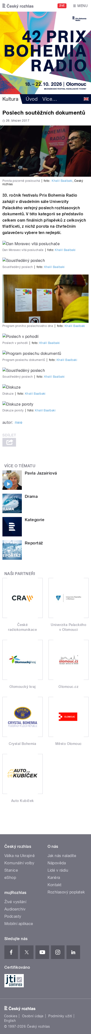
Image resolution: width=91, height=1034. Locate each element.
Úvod (32, 99)
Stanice (11, 870)
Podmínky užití (60, 1016)
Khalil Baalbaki (62, 181)
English (10, 1021)
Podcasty (12, 916)
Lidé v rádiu (58, 870)
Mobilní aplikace (18, 923)
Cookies (10, 1016)
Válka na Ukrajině (19, 855)
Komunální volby (19, 863)
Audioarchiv (14, 909)
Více (49, 99)
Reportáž (34, 543)
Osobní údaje (33, 1016)
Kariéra (54, 877)
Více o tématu (19, 466)
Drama (31, 496)
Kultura (10, 99)
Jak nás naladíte (62, 855)
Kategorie (34, 519)
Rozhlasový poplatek (66, 892)
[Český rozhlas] (17, 6)
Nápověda (57, 863)
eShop (10, 877)
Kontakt (55, 885)
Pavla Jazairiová (41, 473)
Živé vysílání (15, 902)
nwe (18, 422)
